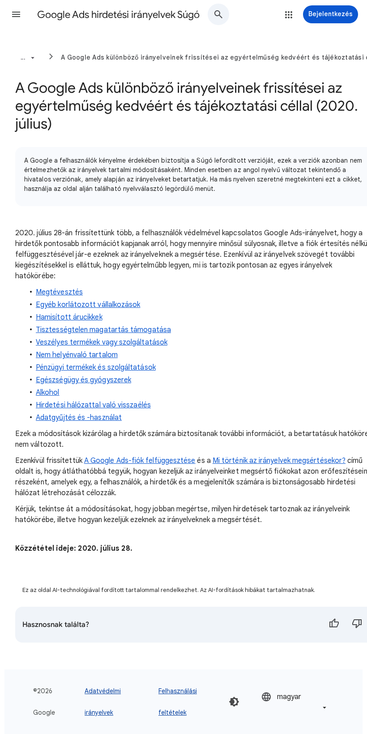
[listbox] (295, 701)
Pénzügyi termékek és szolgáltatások (96, 367)
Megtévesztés (59, 292)
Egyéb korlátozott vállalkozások (88, 304)
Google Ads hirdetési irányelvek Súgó (118, 15)
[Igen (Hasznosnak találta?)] (334, 624)
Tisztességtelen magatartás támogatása (103, 329)
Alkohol (48, 392)
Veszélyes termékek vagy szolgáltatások (101, 342)
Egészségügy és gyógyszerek (83, 380)
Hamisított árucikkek (69, 317)
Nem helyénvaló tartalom (77, 354)
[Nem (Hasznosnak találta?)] (357, 624)
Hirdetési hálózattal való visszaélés (93, 405)
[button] (16, 14)
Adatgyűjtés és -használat (79, 417)
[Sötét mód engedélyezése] (234, 701)
